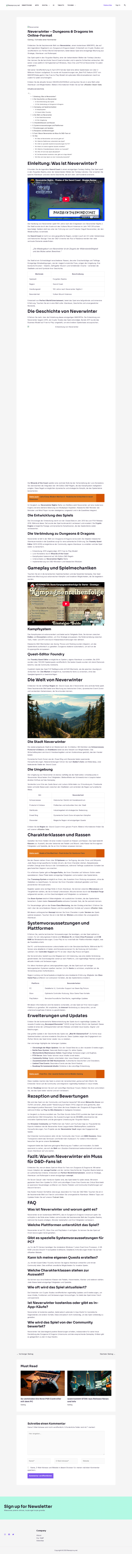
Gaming (30, 40)
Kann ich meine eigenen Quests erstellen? (51, 146)
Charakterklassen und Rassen (44, 123)
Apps (37, 5)
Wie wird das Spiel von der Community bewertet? (54, 157)
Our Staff (40, 1538)
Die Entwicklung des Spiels (45, 101)
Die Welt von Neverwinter (43, 115)
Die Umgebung (42, 120)
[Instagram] (5, 1534)
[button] (49, 5)
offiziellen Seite (43, 829)
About (38, 1535)
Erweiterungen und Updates (43, 128)
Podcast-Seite (58, 1197)
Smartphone (27, 5)
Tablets (61, 5)
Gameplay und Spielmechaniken (45, 107)
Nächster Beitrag (107, 1354)
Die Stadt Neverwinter (44, 117)
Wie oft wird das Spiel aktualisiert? (49, 152)
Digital (45, 5)
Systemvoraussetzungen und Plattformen (48, 125)
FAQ (36, 136)
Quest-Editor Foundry (44, 112)
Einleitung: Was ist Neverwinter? (45, 96)
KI (53, 5)
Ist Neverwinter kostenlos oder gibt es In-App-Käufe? (55, 154)
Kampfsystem (41, 109)
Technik (70, 5)
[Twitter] (13, 1534)
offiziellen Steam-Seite (93, 85)
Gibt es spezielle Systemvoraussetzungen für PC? (54, 144)
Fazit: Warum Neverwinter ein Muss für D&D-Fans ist (52, 133)
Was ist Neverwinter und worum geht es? (50, 138)
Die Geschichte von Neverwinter (45, 99)
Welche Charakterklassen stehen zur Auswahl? (53, 149)
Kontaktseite (54, 1141)
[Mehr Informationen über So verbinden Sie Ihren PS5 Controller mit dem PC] (43, 1383)
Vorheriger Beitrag (25, 1354)
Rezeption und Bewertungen (44, 131)
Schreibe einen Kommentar (45, 40)
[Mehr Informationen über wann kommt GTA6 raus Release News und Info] (89, 1383)
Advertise (40, 1541)
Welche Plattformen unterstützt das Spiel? (51, 141)
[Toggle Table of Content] (29, 94)
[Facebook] (9, 1534)
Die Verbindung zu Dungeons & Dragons (50, 104)
